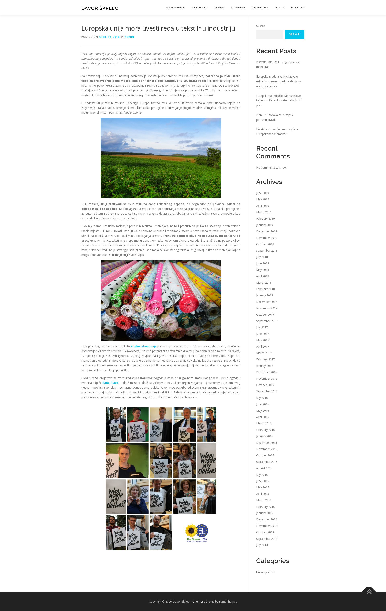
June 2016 (262, 404)
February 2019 (265, 218)
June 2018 (262, 263)
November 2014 (266, 526)
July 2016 (262, 398)
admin (129, 37)
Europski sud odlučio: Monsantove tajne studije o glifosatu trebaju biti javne (279, 100)
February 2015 (265, 507)
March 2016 (264, 423)
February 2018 (265, 289)
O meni (220, 7)
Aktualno (200, 7)
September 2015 (267, 462)
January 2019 (264, 225)
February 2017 (265, 359)
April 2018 (262, 276)
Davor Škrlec (99, 8)
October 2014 (265, 532)
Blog (280, 7)
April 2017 (262, 346)
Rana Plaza (110, 383)
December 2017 (266, 302)
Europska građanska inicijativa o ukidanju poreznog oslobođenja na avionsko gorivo (279, 81)
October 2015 (265, 455)
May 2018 (262, 270)
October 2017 (265, 314)
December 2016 (266, 372)
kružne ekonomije (144, 346)
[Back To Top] (369, 592)
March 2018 (264, 282)
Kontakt (298, 7)
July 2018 (262, 257)
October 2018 (265, 244)
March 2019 (264, 212)
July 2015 (262, 475)
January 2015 (264, 513)
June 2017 (262, 334)
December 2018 (266, 231)
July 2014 (262, 545)
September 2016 (267, 391)
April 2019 (262, 206)
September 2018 (267, 250)
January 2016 (264, 436)
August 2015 (264, 468)
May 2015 (262, 487)
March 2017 (264, 353)
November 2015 (266, 449)
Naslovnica (175, 7)
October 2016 (265, 385)
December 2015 (266, 443)
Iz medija (238, 7)
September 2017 (267, 321)
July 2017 (262, 327)
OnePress (198, 601)
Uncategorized (265, 572)
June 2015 (262, 481)
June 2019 (262, 193)
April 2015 (262, 494)
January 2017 (264, 366)
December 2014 (266, 519)
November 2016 (266, 378)
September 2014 (267, 539)
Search (260, 26)
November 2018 (266, 238)
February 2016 (265, 430)
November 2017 (266, 308)
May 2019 (262, 199)
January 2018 (264, 295)
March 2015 (264, 500)
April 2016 (262, 417)
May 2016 (262, 411)
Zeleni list (260, 7)
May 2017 (262, 340)
